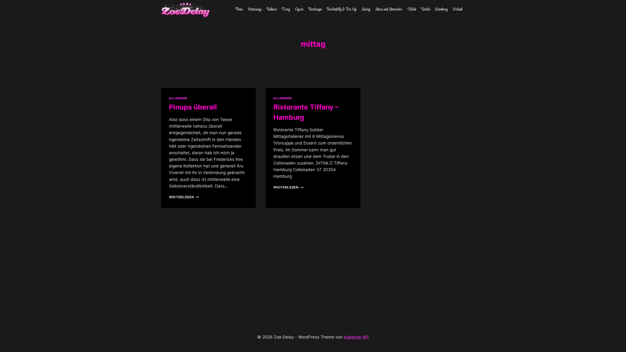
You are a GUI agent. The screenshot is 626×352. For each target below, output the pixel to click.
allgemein (178, 98)
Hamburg (441, 9)
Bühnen (272, 9)
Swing (365, 9)
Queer (299, 9)
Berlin (425, 9)
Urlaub (457, 9)
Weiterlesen (184, 197)
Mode (411, 9)
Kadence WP (356, 337)
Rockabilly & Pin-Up (342, 9)
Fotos (239, 9)
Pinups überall (193, 107)
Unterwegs (255, 9)
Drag (286, 9)
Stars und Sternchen (388, 9)
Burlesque (315, 9)
